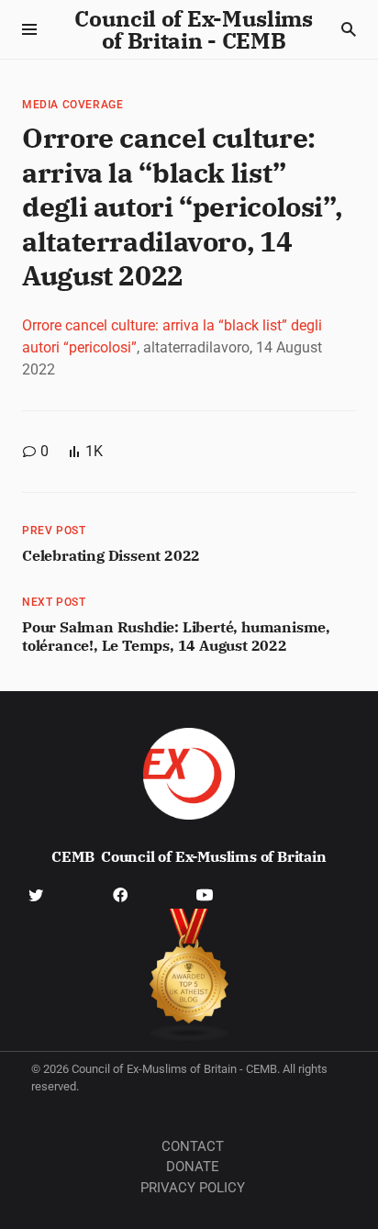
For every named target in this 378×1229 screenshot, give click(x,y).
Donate (192, 1166)
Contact (192, 1146)
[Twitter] (35, 894)
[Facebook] (120, 894)
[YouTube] (204, 894)
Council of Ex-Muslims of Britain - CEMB (193, 29)
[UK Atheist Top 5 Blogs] (189, 975)
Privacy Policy (192, 1187)
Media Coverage (72, 104)
